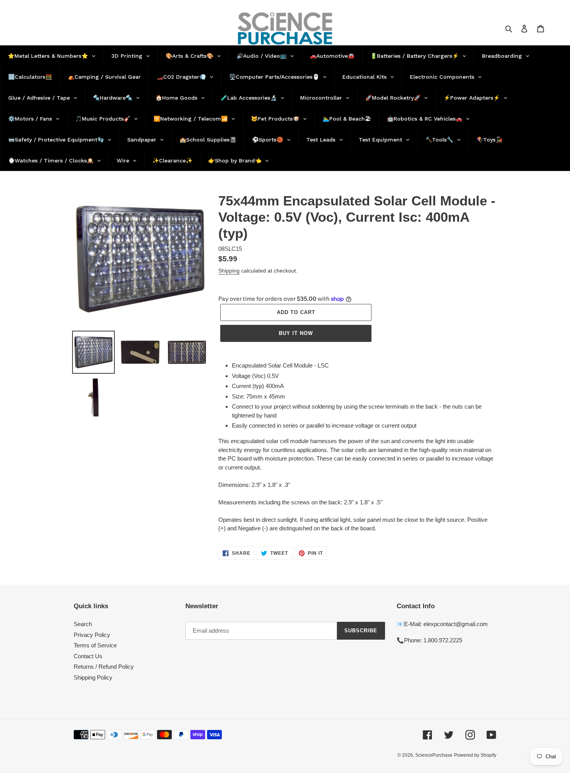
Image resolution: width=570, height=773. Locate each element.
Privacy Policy (92, 635)
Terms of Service (95, 645)
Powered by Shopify (475, 755)
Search (83, 624)
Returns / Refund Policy (104, 666)
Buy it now (296, 333)
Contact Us (88, 656)
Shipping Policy (93, 677)
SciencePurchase (434, 755)
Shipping (229, 270)
